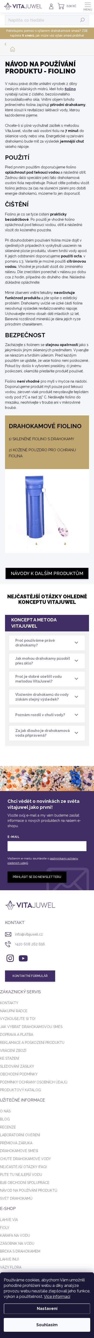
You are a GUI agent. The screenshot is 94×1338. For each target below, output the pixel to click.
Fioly (4, 1228)
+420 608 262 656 (30, 944)
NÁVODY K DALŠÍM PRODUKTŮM (47, 573)
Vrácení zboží (13, 1051)
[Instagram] (9, 957)
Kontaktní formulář (30, 976)
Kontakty (9, 1003)
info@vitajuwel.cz (29, 934)
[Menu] (87, 6)
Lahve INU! (9, 1259)
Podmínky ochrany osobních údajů (33, 1082)
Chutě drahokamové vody (25, 1159)
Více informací (57, 1296)
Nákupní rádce (13, 1011)
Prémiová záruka (16, 1143)
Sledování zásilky (17, 1066)
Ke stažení (9, 1058)
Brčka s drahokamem (20, 1251)
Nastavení (47, 1308)
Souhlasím (47, 1324)
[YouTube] (23, 957)
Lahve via (9, 1220)
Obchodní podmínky (19, 1074)
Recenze (8, 1127)
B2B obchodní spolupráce (24, 1183)
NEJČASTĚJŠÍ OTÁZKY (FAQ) (23, 1167)
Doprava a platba (16, 1035)
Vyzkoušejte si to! (17, 1019)
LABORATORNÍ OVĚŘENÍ (20, 1135)
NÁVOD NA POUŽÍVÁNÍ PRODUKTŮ (28, 1190)
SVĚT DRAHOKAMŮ (16, 1198)
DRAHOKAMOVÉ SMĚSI (19, 1151)
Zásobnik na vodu (17, 1244)
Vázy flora (10, 1267)
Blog (5, 1119)
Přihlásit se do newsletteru (37, 877)
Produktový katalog (20, 1090)
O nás (5, 1111)
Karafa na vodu (15, 1236)
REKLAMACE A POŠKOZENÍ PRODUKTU (32, 1043)
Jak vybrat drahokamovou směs (31, 1027)
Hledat (82, 20)
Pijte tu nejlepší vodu (21, 1175)
